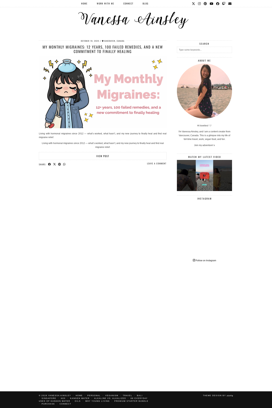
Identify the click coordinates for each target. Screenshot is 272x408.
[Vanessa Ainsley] (136, 15)
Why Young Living (97, 401)
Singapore (49, 398)
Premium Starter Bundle (131, 401)
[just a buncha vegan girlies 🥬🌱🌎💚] (204, 175)
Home (84, 3)
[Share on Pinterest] (59, 164)
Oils (78, 401)
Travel (127, 395)
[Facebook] (218, 3)
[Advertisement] (204, 324)
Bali (140, 395)
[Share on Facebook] (49, 164)
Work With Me (105, 3)
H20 (63, 398)
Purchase (48, 404)
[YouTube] (212, 3)
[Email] (230, 3)
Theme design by (218, 395)
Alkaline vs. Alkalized (110, 398)
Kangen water (80, 398)
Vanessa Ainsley (59, 395)
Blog (145, 3)
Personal (94, 395)
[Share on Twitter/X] (54, 164)
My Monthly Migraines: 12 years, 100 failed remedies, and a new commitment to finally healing (103, 49)
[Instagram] (199, 3)
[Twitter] (193, 3)
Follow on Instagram (205, 260)
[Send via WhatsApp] (64, 164)
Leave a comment (157, 163)
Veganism (111, 395)
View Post (102, 156)
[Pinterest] (205, 3)
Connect (128, 3)
